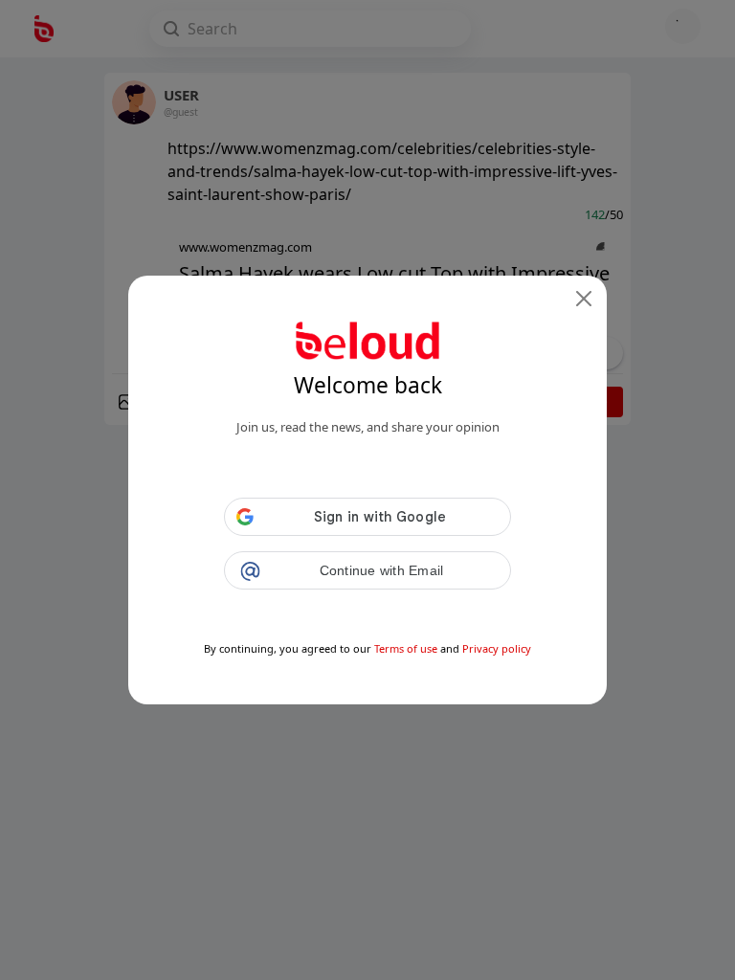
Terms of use (405, 648)
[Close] (583, 298)
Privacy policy (496, 648)
